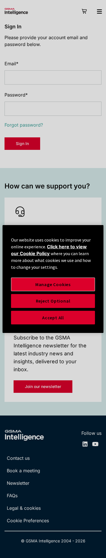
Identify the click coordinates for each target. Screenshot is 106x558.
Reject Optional (53, 301)
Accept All (53, 317)
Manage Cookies (53, 284)
